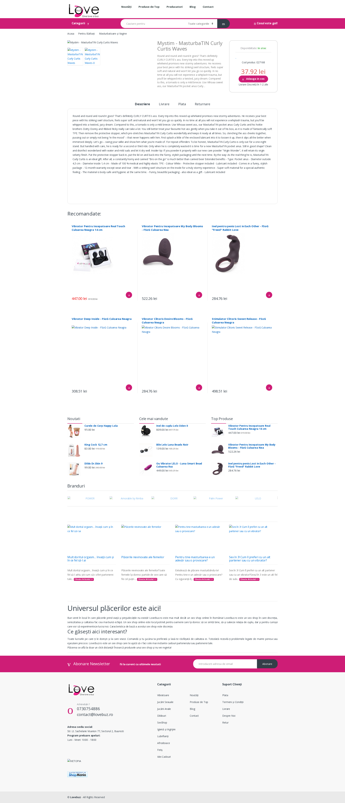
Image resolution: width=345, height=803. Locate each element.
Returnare (202, 104)
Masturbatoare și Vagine (113, 33)
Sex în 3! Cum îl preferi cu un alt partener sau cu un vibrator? (249, 558)
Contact (208, 6)
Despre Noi (228, 715)
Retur (225, 722)
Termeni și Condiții (232, 702)
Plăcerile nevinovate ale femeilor (142, 557)
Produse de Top (149, 6)
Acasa (70, 33)
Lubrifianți (162, 736)
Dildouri (161, 715)
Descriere (142, 104)
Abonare (267, 664)
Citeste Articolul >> (84, 579)
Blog (193, 6)
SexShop (162, 722)
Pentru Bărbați (86, 33)
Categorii (78, 23)
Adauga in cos (254, 78)
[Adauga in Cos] (129, 295)
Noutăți (126, 6)
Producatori (175, 6)
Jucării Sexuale (165, 702)
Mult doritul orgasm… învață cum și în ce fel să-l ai (90, 558)
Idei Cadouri (164, 756)
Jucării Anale (164, 709)
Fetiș (160, 750)
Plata (182, 104)
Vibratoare (163, 695)
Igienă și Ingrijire (166, 729)
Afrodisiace (163, 743)
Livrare (164, 104)
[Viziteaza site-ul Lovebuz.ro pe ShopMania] (172, 774)
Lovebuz (75, 797)
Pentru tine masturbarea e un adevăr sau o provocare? (195, 558)
